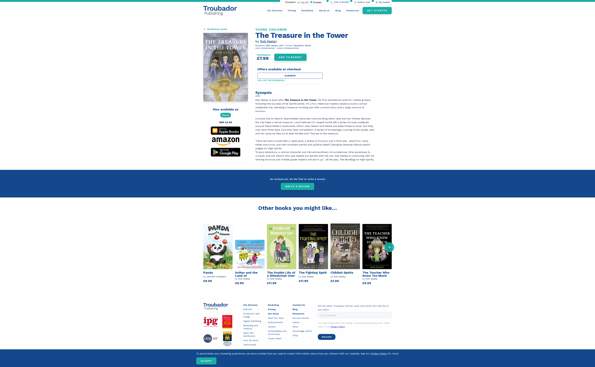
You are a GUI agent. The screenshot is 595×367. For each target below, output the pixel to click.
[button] (389, 247)
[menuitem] (274, 10)
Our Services (274, 10)
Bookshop (307, 10)
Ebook (225, 115)
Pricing (292, 10)
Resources (352, 10)
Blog (338, 10)
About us (324, 10)
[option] (219, 254)
